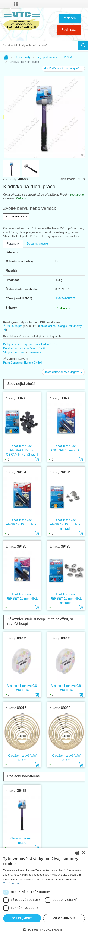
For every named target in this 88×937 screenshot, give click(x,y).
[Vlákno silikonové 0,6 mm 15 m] (22, 661)
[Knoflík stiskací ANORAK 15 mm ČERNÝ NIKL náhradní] (22, 421)
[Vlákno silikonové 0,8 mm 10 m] (66, 661)
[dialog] (44, 892)
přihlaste (20, 198)
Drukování (34, 352)
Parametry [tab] (13, 243)
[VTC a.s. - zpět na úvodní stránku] (21, 20)
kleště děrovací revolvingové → (63, 68)
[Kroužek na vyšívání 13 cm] (22, 731)
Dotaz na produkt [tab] (37, 243)
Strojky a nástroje (14, 352)
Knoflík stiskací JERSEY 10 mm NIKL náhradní (66, 598)
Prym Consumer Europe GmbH (22, 362)
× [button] (83, 852)
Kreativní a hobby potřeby (19, 348)
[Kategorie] (16, 4)
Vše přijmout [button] (22, 918)
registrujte (77, 194)
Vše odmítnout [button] (64, 918)
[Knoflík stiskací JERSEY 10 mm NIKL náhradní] (66, 570)
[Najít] (83, 45)
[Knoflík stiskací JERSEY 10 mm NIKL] (22, 570)
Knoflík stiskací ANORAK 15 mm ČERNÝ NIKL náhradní (22, 450)
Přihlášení (69, 18)
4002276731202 (65, 298)
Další (41, 348)
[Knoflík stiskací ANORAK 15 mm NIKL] (22, 496)
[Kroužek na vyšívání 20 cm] (66, 731)
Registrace (68, 29)
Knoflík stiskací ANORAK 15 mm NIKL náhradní (66, 524)
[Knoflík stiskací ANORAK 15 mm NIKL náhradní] (66, 496)
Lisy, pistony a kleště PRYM (54, 57)
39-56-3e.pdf (14, 326)
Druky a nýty (23, 57)
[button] (44, 929)
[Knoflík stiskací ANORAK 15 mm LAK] (66, 421)
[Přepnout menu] (5, 4)
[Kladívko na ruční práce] (22, 814)
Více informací (12, 883)
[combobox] (39, 45)
